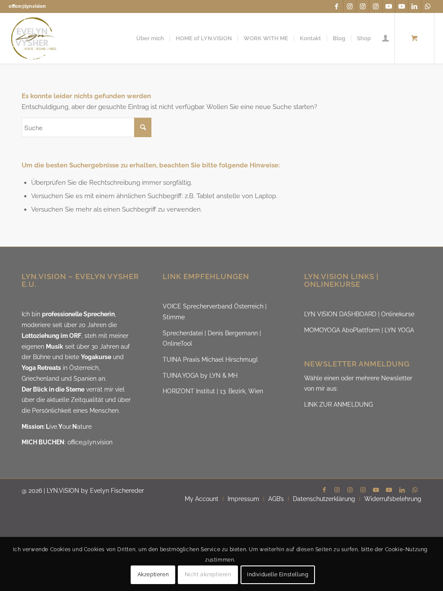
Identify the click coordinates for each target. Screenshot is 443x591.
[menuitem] (150, 38)
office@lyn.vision (27, 6)
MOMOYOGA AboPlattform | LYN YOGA (359, 330)
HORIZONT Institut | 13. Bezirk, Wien (213, 391)
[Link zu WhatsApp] (427, 6)
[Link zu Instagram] (349, 6)
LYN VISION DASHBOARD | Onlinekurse (359, 314)
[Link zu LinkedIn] (414, 6)
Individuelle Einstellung (277, 575)
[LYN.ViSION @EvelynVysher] (34, 38)
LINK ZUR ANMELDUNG (338, 404)
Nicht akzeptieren (208, 575)
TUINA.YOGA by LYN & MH (200, 375)
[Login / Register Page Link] (385, 38)
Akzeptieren (153, 575)
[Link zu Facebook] (337, 6)
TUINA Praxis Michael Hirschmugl (210, 359)
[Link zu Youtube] (388, 6)
